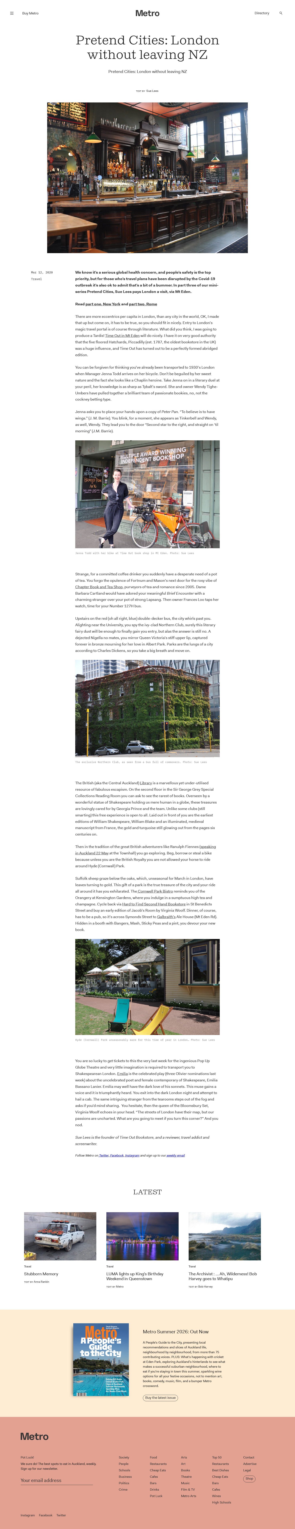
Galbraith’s (166, 916)
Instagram (28, 1515)
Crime (123, 1489)
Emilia (122, 1073)
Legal (247, 1470)
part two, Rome (143, 304)
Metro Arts (188, 1496)
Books (185, 1470)
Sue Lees (152, 91)
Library (146, 782)
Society (124, 1457)
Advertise (249, 1464)
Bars (153, 1483)
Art (183, 1464)
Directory (262, 13)
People (123, 1464)
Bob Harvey (201, 1286)
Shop (249, 1478)
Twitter (61, 1515)
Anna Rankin (36, 1282)
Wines (216, 1496)
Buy (30, 13)
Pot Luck (156, 1496)
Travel (36, 279)
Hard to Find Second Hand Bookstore (154, 904)
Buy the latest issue (160, 1397)
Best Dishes (220, 1470)
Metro (115, 1286)
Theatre (186, 1477)
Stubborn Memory (41, 1274)
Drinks (154, 1489)
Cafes (154, 1477)
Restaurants (158, 1464)
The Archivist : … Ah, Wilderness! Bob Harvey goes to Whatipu (223, 1276)
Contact (248, 1457)
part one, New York (102, 304)
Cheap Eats (158, 1470)
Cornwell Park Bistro (155, 891)
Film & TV (188, 1489)
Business (125, 1477)
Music (185, 1483)
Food (153, 1457)
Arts (184, 1457)
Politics (124, 1483)
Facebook (45, 1515)
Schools (124, 1470)
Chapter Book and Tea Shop (99, 586)
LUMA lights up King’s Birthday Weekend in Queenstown (134, 1276)
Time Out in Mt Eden (122, 335)
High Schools (221, 1502)
